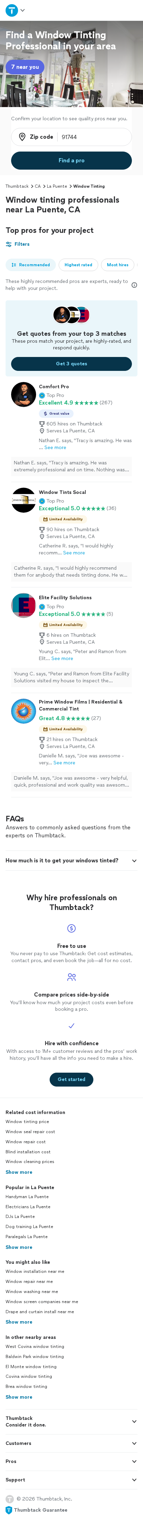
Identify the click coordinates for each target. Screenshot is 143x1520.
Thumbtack (17, 186)
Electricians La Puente (28, 1206)
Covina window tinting (29, 1376)
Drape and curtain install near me (40, 1311)
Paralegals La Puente (27, 1236)
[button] (51, 395)
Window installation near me (35, 1271)
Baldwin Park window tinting (35, 1356)
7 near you (25, 67)
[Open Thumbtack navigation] (15, 10)
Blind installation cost (28, 1151)
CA (38, 186)
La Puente (57, 186)
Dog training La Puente (29, 1226)
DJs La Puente (20, 1216)
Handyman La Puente (27, 1196)
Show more (19, 1172)
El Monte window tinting (31, 1366)
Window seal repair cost (30, 1131)
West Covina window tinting (35, 1346)
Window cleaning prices (30, 1161)
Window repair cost (26, 1141)
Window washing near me (32, 1291)
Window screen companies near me (42, 1301)
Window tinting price (27, 1121)
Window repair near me (29, 1281)
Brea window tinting (26, 1386)
